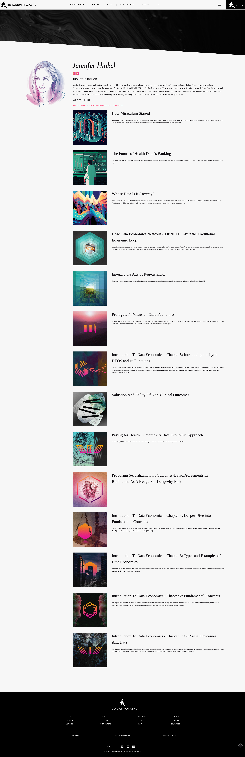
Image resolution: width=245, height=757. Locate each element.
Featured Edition (77, 5)
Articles (69, 724)
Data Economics (127, 5)
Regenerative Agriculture (100, 105)
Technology (140, 716)
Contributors (104, 724)
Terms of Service (122, 736)
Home (69, 716)
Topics (109, 5)
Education (175, 724)
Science (175, 716)
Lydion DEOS (118, 105)
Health (140, 724)
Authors (145, 5)
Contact (75, 736)
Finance (175, 720)
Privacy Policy (169, 736)
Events (105, 720)
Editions (95, 5)
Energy (140, 720)
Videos (105, 716)
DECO (159, 5)
